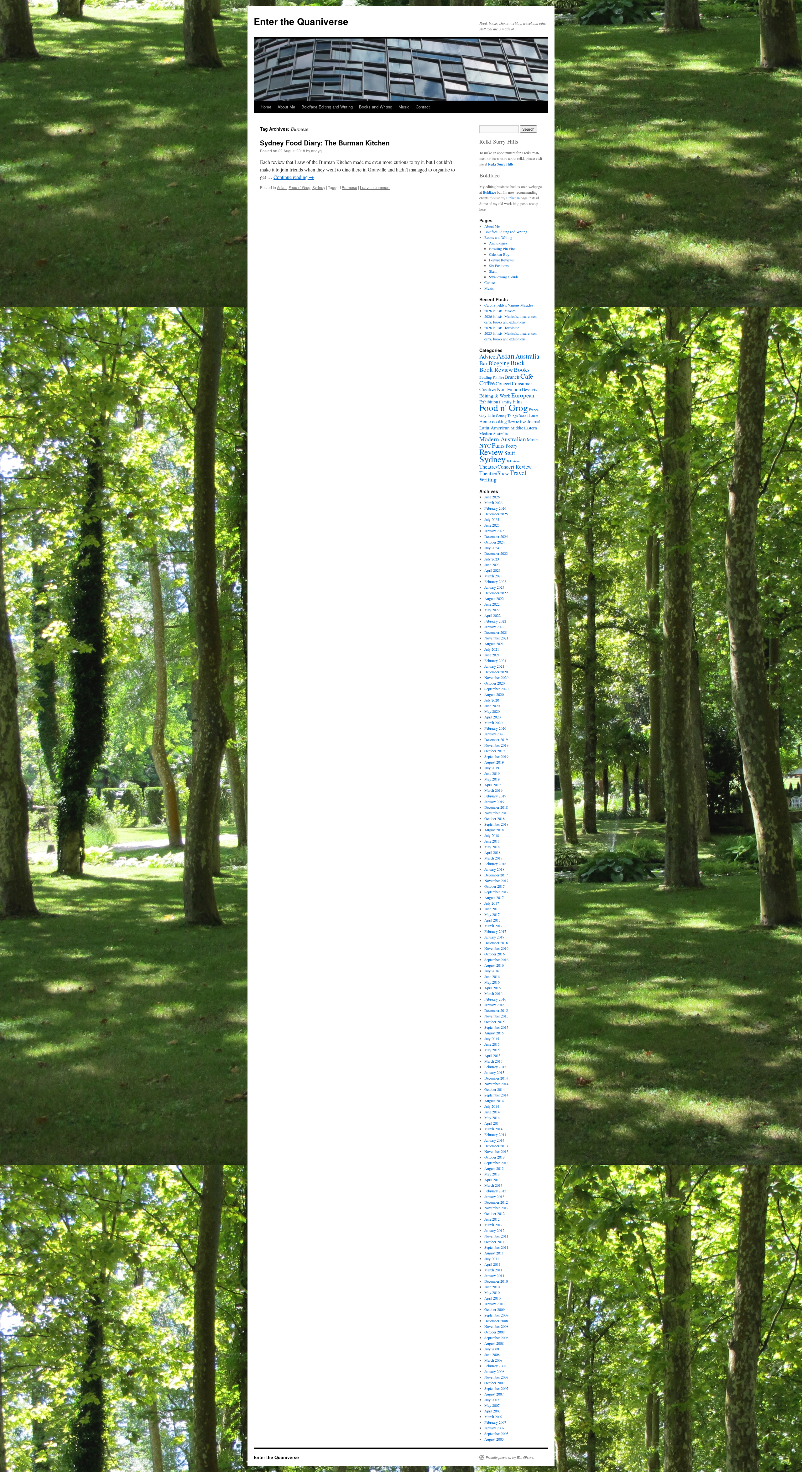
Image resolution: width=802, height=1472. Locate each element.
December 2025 (496, 513)
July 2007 (491, 1399)
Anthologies (498, 242)
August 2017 (494, 897)
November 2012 (496, 1207)
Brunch (512, 377)
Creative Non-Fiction (500, 389)
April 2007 (492, 1410)
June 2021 (492, 654)
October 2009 (494, 1309)
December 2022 (496, 592)
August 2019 (494, 762)
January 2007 (494, 1427)
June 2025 (492, 525)
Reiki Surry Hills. (501, 163)
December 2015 (496, 1010)
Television (513, 461)
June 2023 (492, 564)
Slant (493, 271)
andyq (316, 150)
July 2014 (491, 1106)
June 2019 (492, 773)
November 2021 (496, 637)
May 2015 (492, 1049)
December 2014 (496, 1077)
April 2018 (492, 852)
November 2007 (496, 1377)
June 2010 (492, 1286)
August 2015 (494, 1032)
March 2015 (493, 1061)
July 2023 (491, 558)
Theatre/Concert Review (505, 466)
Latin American (494, 427)
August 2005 (494, 1439)
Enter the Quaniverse (301, 21)
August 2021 (494, 643)
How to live (517, 421)
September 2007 (496, 1388)
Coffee (487, 383)
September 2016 (496, 959)
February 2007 (495, 1422)
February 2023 (495, 581)
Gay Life (487, 415)
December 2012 (496, 1202)
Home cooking (493, 421)
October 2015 (494, 1021)
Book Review (496, 369)
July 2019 (491, 767)
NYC (485, 445)
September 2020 (496, 688)
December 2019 (496, 739)
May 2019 (492, 778)
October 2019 (494, 750)
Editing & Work (494, 395)
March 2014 (493, 1128)
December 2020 (496, 671)
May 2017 (492, 914)
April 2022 (492, 615)
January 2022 (494, 626)
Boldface (489, 192)
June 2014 (492, 1111)
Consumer (522, 383)
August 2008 (494, 1343)
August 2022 (494, 598)
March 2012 (493, 1224)
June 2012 (492, 1219)
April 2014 (492, 1123)
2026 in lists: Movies (500, 310)
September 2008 (496, 1337)
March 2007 (493, 1416)
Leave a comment (375, 187)
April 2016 (492, 987)
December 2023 (496, 553)
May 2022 (492, 609)
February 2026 (495, 508)
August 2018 (494, 829)
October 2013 (494, 1156)
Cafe (526, 376)
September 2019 (496, 756)
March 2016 (493, 993)
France (534, 409)
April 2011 (492, 1264)
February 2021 (495, 660)
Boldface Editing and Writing (327, 107)
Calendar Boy (499, 254)
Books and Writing (375, 107)
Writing (488, 479)
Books (521, 369)
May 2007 (492, 1405)
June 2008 (492, 1354)
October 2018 (494, 818)
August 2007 (494, 1393)
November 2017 (496, 880)
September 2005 (496, 1433)
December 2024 (496, 536)
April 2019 (492, 784)
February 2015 (495, 1066)
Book (517, 362)
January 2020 (494, 733)
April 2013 (492, 1179)
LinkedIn (513, 197)
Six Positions (499, 265)
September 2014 (496, 1094)
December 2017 (496, 874)
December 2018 (496, 807)
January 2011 (494, 1275)
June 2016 (492, 976)
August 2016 (494, 965)
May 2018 (492, 846)
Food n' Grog (299, 187)
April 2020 (492, 716)
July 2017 (491, 903)
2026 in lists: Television (501, 327)
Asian (282, 187)
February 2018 (495, 863)
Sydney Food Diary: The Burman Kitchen (325, 142)
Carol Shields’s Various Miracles (508, 305)
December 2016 (496, 942)
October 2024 (494, 541)
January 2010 (494, 1303)
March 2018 (493, 857)
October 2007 (494, 1382)
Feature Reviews (501, 259)
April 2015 (492, 1055)
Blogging (498, 363)
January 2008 (494, 1371)
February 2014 (495, 1134)
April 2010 (492, 1298)
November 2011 (496, 1235)
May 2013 (492, 1173)
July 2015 (491, 1038)
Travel (518, 472)
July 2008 (491, 1348)
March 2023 (493, 575)
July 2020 (491, 699)
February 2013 (495, 1190)
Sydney (318, 187)
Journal (533, 421)
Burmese (349, 187)
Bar (483, 363)
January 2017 (494, 936)
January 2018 (494, 869)
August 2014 (494, 1100)
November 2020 (496, 677)
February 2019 (495, 795)
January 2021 (494, 666)
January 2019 (494, 801)
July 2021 (491, 649)
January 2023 (494, 587)
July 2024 (491, 547)
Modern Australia (493, 433)
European (522, 395)
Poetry (511, 446)
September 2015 (496, 1027)
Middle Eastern (524, 428)
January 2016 (494, 1004)
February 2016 (495, 998)
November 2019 (496, 745)
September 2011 (496, 1247)
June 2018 (492, 841)
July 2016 (491, 970)
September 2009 (496, 1314)
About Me (286, 107)
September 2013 (496, 1162)
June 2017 (492, 908)
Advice (487, 356)
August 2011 (494, 1252)
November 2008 (496, 1326)
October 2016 (494, 953)
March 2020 (493, 722)
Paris (498, 445)
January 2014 (494, 1140)
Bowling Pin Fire (502, 248)
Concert (503, 383)
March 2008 (493, 1360)
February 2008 (495, 1365)
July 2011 (491, 1258)
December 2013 (496, 1145)
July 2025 (491, 519)
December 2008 (496, 1320)
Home (266, 107)
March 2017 (493, 925)
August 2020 (494, 694)
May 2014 (492, 1117)
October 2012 (494, 1213)
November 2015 (496, 1015)
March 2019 (493, 790)
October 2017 (494, 886)
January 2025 (494, 530)
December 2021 (496, 632)
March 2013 (493, 1185)
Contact (423, 107)
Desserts (529, 389)
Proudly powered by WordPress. (510, 1457)
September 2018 (496, 824)
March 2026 (493, 502)
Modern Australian (502, 439)
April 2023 (492, 570)
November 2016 (496, 948)
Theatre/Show (494, 473)
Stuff (509, 452)
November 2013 (496, 1151)
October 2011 (494, 1241)
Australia (527, 356)
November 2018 (496, 812)
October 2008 (494, 1331)
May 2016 (492, 982)
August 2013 (494, 1168)
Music (403, 107)
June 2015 (492, 1044)
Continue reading (293, 177)
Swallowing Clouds (503, 276)
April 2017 (492, 920)
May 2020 (492, 711)
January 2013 (494, 1196)
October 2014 (494, 1089)
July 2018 (491, 835)
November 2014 (496, 1083)
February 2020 (495, 728)
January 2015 (494, 1072)
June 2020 (492, 705)
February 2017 (495, 931)
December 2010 (496, 1281)
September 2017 (496, 891)
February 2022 (495, 620)
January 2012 (494, 1230)
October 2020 (494, 683)
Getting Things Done (511, 415)
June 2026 (492, 496)
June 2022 (492, 604)
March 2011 (493, 1269)
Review (491, 451)
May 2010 (492, 1292)
